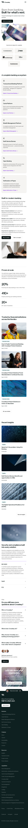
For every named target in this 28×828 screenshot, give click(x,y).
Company (4, 732)
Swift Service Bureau (6, 722)
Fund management (6, 784)
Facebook (4, 814)
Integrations (4, 787)
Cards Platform (5, 716)
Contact (3, 745)
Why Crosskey (6, 237)
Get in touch (6, 705)
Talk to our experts (7, 21)
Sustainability (4, 740)
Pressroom (4, 742)
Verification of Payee (6, 727)
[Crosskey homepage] (3, 695)
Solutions (4, 711)
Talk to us (5, 661)
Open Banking (5, 724)
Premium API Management (7, 797)
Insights (3, 753)
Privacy (3, 808)
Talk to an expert (17, 237)
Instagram (10, 814)
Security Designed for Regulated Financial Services (13, 802)
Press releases (5, 761)
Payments (4, 792)
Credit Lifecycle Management (8, 776)
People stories (5, 758)
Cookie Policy (10, 808)
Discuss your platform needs (14, 683)
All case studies (6, 411)
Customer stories (5, 755)
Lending (3, 789)
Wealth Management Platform (8, 719)
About (3, 735)
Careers (3, 737)
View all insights (21, 514)
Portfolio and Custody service (8, 794)
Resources (4, 750)
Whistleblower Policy (19, 808)
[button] (25, 2)
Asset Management (6, 768)
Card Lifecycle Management (8, 773)
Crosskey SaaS (5, 779)
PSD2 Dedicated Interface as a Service (10, 800)
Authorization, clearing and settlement (10, 771)
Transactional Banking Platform (8, 714)
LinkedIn (16, 814)
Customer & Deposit (6, 781)
